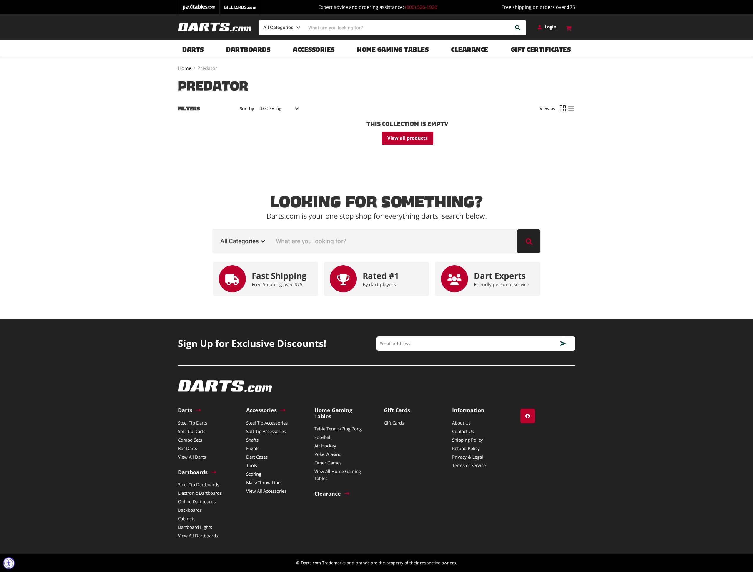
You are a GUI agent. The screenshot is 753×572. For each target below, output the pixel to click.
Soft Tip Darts (191, 431)
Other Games (327, 463)
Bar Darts (187, 448)
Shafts (252, 440)
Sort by (247, 108)
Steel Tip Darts (192, 423)
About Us (461, 423)
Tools (251, 465)
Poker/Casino (327, 454)
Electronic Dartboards (200, 493)
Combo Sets (190, 440)
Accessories (314, 48)
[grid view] (563, 108)
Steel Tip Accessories (267, 423)
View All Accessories (266, 491)
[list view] (571, 108)
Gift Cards (394, 423)
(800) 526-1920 (421, 7)
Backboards (190, 510)
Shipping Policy (467, 440)
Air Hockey (325, 446)
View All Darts (192, 457)
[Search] (518, 27)
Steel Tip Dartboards (198, 484)
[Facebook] (527, 416)
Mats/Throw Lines (264, 482)
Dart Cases (257, 457)
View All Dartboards (198, 536)
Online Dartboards (197, 501)
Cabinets (186, 518)
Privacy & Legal (467, 457)
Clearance (469, 48)
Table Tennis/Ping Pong (338, 429)
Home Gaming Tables (393, 48)
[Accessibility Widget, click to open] (9, 563)
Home (184, 68)
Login (551, 26)
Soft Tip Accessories (266, 431)
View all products (407, 138)
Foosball (322, 437)
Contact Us (463, 431)
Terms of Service (469, 465)
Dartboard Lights (195, 527)
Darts (193, 48)
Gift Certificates (541, 48)
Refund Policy (466, 448)
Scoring (253, 474)
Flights (252, 448)
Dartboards (248, 48)
